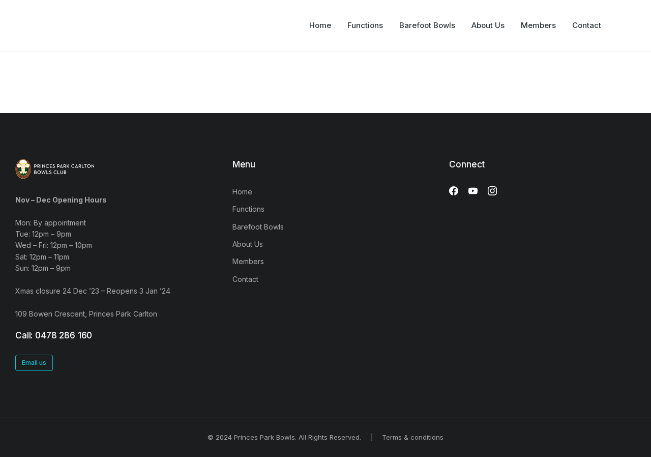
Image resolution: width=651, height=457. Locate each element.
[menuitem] (320, 25)
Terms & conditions (412, 437)
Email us (34, 362)
